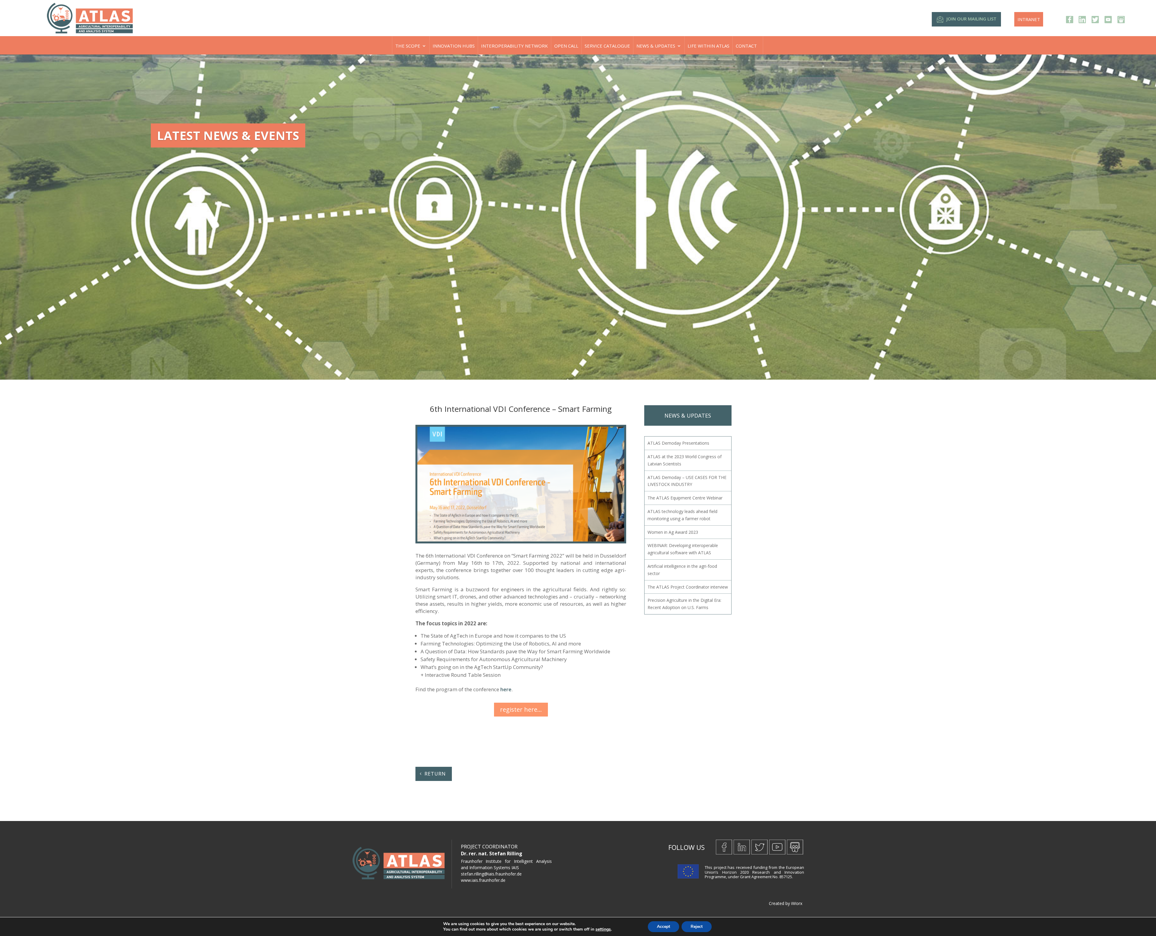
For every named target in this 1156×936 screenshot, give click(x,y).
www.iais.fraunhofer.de (483, 880)
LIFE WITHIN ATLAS (708, 46)
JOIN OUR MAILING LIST (971, 19)
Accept (663, 926)
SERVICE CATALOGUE (607, 46)
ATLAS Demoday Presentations (678, 443)
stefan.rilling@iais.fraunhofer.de (491, 874)
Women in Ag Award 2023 (673, 532)
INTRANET (1029, 19)
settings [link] (603, 929)
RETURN (435, 773)
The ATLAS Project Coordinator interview (688, 587)
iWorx (796, 903)
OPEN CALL (566, 46)
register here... (521, 709)
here (505, 689)
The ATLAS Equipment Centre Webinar (685, 498)
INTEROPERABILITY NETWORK (514, 46)
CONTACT (746, 46)
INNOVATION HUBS (454, 46)
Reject (697, 926)
